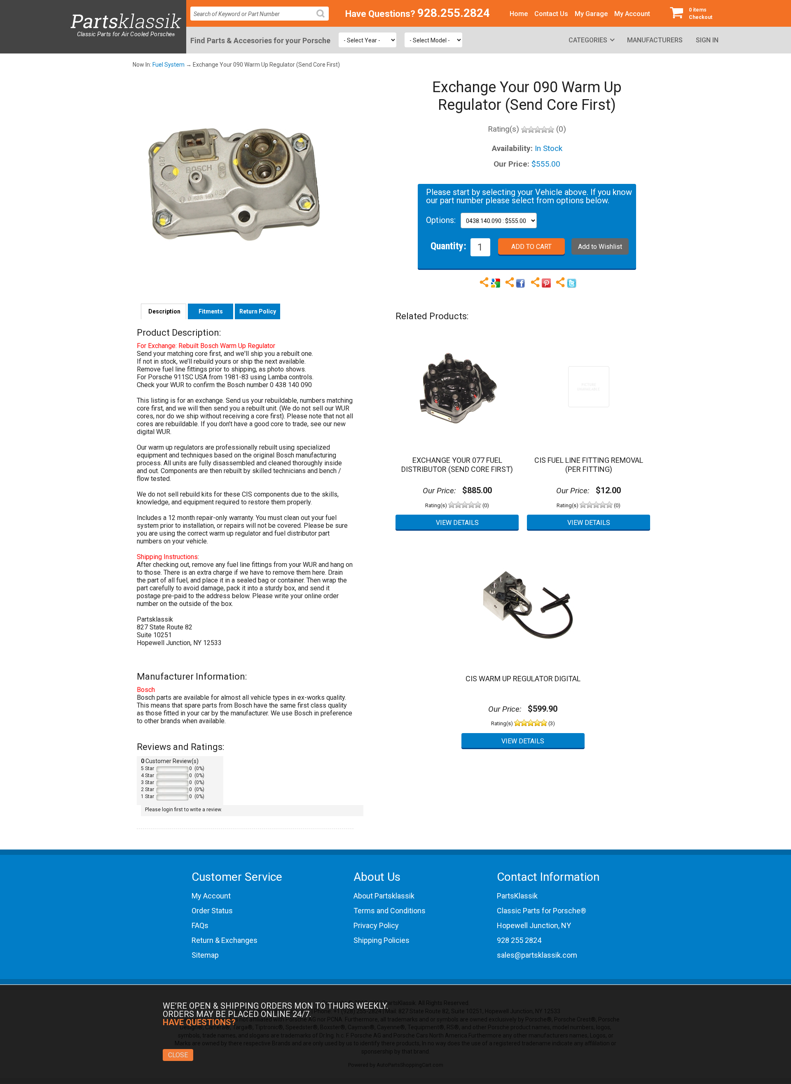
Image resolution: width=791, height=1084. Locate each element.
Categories (588, 40)
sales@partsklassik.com (537, 955)
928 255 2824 (519, 940)
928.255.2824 (453, 13)
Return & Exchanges (224, 940)
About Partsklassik (383, 895)
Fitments (211, 311)
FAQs (200, 925)
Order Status (212, 910)
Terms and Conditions (389, 910)
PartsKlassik (517, 895)
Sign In (707, 40)
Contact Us (551, 14)
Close (178, 1055)
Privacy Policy (376, 925)
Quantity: (448, 245)
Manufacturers (655, 40)
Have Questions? (380, 14)
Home (519, 14)
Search (324, 20)
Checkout (700, 13)
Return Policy (257, 311)
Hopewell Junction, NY (534, 925)
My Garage (591, 14)
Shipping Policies (381, 940)
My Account (632, 14)
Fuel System (168, 64)
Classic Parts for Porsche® (541, 910)
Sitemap (205, 955)
